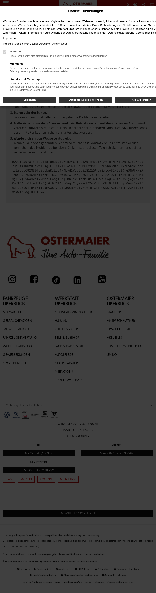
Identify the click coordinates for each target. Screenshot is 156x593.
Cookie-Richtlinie (146, 32)
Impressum (10, 38)
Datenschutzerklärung (121, 32)
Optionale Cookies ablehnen (86, 99)
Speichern (30, 99)
